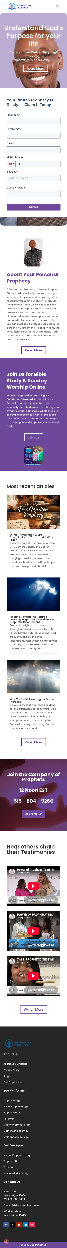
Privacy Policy (11, 1070)
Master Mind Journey (15, 1130)
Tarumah (8, 1118)
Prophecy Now (11, 1112)
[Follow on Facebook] (6, 1224)
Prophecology (11, 1100)
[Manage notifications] (6, 1241)
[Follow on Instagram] (32, 1224)
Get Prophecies (12, 1082)
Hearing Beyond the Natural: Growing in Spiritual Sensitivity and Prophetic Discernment (32, 619)
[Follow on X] (12, 1224)
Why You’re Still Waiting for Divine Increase (32, 700)
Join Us (33, 437)
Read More (35, 68)
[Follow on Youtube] (19, 1224)
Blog (6, 1076)
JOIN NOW (33, 814)
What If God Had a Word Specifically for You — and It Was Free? (31, 537)
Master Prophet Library (16, 1124)
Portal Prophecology (15, 1106)
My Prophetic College (16, 1137)
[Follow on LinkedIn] (25, 1224)
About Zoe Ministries (15, 1063)
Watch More (33, 1009)
